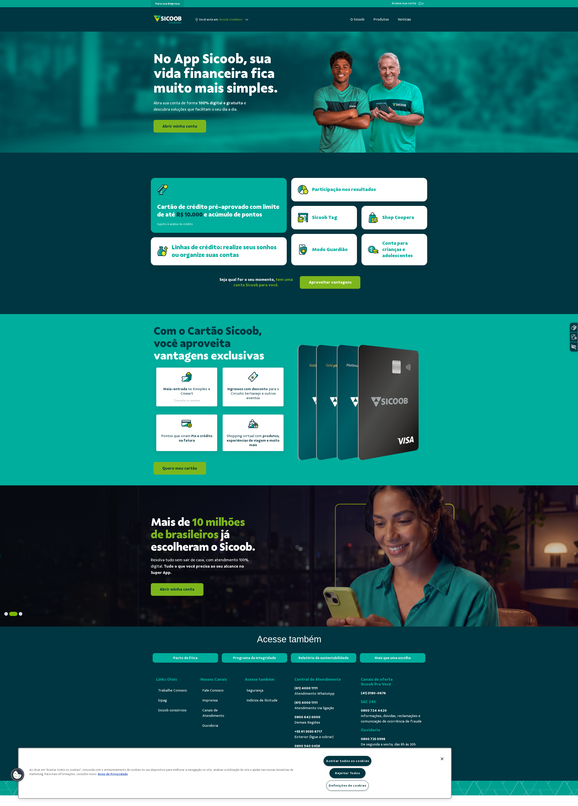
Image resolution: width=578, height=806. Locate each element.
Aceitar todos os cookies (347, 761)
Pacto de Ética (185, 658)
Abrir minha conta (179, 126)
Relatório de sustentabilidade (323, 658)
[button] (17, 775)
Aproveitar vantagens (330, 282)
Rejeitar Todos (347, 773)
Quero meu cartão (179, 468)
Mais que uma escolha (393, 658)
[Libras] (574, 327)
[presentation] (167, 3)
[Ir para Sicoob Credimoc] (168, 19)
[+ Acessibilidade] (574, 347)
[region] (235, 773)
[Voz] (574, 337)
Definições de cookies (347, 785)
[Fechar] (442, 759)
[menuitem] (167, 3)
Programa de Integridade (254, 658)
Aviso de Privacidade (113, 774)
